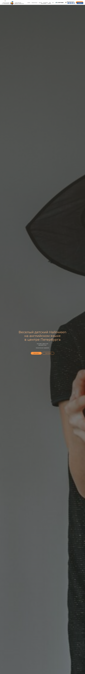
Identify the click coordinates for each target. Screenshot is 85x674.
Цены (50, 2)
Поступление (45, 2)
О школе (28, 2)
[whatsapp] (74, 3)
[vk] (68, 3)
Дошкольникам (43, 3)
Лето (53, 2)
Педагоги (40, 2)
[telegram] (70, 3)
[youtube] (72, 3)
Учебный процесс (34, 2)
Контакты (49, 3)
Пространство (57, 2)
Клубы (62, 2)
